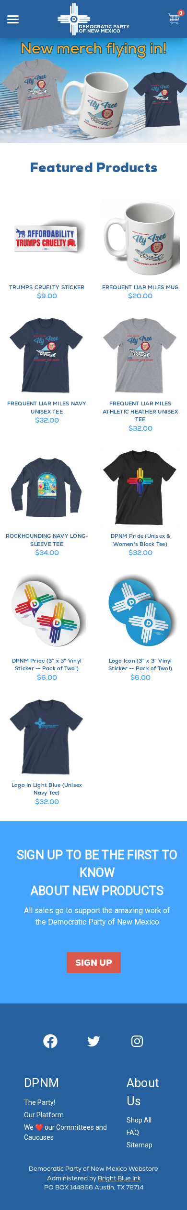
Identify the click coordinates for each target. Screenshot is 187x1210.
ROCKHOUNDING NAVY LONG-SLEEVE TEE (47, 540)
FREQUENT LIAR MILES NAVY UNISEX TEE (47, 407)
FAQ (133, 1132)
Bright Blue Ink (119, 1178)
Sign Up (93, 962)
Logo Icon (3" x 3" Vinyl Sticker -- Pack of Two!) (140, 664)
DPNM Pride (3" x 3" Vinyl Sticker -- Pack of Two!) (47, 664)
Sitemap (139, 1145)
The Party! (39, 1102)
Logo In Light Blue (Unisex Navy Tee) (47, 789)
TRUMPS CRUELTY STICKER (47, 287)
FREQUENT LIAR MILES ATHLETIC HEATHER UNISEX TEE (140, 411)
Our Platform (44, 1115)
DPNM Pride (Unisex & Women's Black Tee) (140, 540)
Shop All (139, 1120)
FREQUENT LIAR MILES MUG (140, 287)
